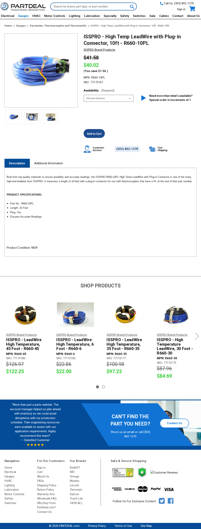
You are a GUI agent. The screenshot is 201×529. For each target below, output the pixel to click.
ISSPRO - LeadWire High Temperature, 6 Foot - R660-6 (75, 344)
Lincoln (74, 485)
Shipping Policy (46, 485)
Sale (152, 16)
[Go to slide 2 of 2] (103, 386)
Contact (177, 16)
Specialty (110, 16)
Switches (139, 16)
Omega (74, 476)
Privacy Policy (97, 526)
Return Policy (45, 489)
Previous (4, 336)
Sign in (181, 9)
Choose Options (25, 314)
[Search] (132, 6)
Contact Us (174, 423)
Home (8, 467)
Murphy (74, 481)
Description (17, 163)
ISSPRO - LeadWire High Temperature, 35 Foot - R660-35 (124, 344)
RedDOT (75, 467)
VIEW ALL (76, 503)
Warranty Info (46, 494)
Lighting (74, 16)
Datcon (74, 494)
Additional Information (48, 163)
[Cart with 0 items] (192, 9)
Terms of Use (123, 526)
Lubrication (92, 16)
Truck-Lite (76, 498)
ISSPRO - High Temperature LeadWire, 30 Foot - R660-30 (175, 346)
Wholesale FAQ (47, 498)
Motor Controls (54, 16)
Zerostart (76, 489)
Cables (164, 16)
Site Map (146, 526)
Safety (124, 16)
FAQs (40, 481)
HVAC (36, 16)
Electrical (7, 16)
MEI (72, 472)
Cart (40, 472)
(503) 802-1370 (184, 3)
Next (197, 336)
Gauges (23, 16)
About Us (193, 16)
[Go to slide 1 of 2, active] (97, 386)
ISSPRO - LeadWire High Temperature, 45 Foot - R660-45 (23, 344)
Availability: (99, 90)
